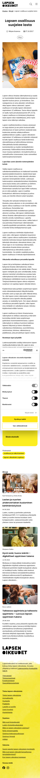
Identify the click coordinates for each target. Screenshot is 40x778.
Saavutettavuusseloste (10, 683)
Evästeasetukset (8, 681)
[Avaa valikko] (36, 4)
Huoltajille (6, 701)
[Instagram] (8, 768)
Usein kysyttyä (7, 709)
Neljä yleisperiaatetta (10, 731)
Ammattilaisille (7, 698)
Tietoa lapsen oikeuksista (11, 695)
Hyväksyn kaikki (20, 419)
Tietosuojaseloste (8, 678)
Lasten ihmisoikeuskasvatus (12, 725)
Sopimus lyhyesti (8, 736)
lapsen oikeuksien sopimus (14, 457)
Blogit (11, 11)
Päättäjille (6, 704)
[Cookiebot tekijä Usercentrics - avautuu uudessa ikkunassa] (24, 350)
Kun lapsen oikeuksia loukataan (14, 757)
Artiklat (4, 739)
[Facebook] (3, 768)
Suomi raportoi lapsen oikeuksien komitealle (18, 749)
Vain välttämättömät (20, 426)
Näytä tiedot (29, 413)
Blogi (20, 37)
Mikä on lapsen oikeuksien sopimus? (15, 728)
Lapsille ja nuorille (9, 707)
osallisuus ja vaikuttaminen (14, 453)
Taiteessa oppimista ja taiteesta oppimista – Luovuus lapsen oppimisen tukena (19, 613)
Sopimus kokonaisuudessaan (13, 734)
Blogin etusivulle (12, 437)
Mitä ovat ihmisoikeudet (11, 722)
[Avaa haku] (30, 4)
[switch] (35, 391)
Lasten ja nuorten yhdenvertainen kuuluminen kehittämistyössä (17, 502)
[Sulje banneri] (37, 350)
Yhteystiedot (6, 676)
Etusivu (5, 11)
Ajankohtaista (7, 712)
